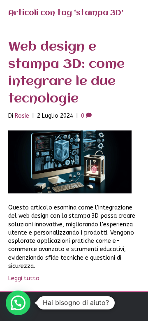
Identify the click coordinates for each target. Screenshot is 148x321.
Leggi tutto (23, 278)
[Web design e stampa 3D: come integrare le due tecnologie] (70, 161)
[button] (18, 303)
